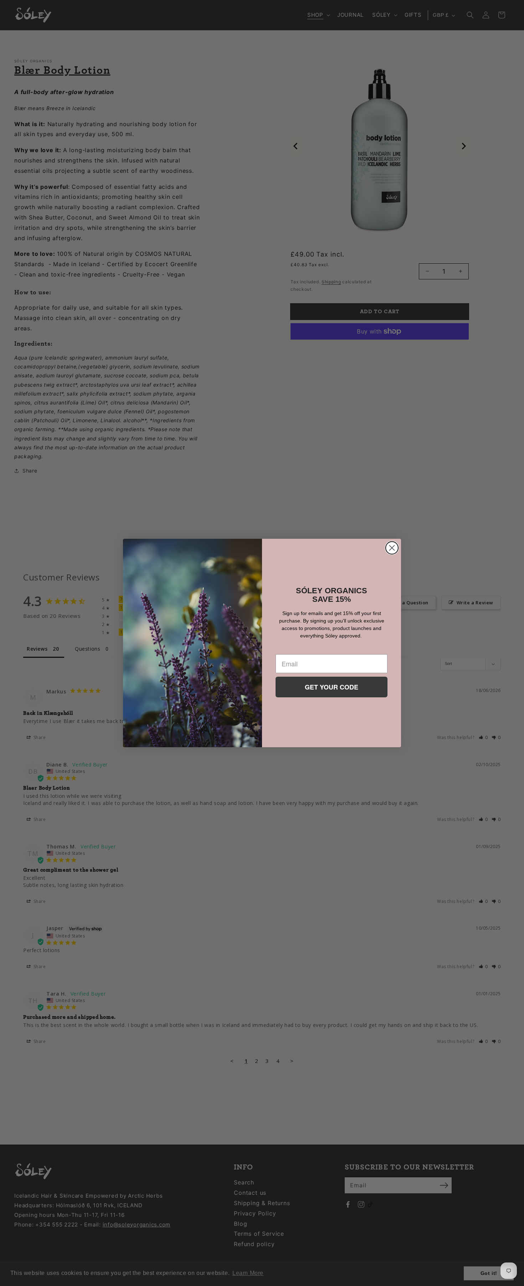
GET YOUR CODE (331, 687)
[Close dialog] (392, 548)
